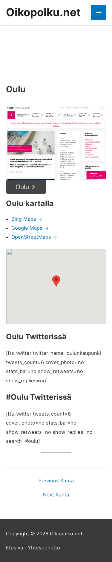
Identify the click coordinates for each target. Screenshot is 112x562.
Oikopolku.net (43, 12)
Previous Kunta (56, 480)
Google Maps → (30, 228)
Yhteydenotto (44, 548)
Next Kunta (56, 494)
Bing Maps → (26, 219)
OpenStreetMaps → (34, 237)
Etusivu (14, 548)
